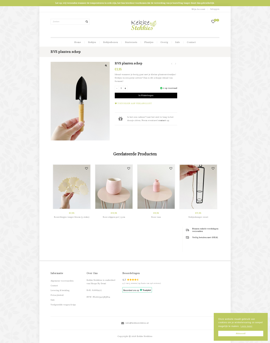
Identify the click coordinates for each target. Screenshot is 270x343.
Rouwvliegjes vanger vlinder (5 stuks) (175, 63)
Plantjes (148, 42)
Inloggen (214, 9)
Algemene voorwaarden (62, 281)
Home (77, 42)
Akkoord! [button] (241, 333)
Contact (191, 42)
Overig (164, 42)
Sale (177, 42)
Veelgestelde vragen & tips (63, 305)
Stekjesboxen (110, 42)
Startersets (131, 42)
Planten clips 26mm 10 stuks (171, 63)
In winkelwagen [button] (72, 206)
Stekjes (92, 42)
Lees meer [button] (246, 326)
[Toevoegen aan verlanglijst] (86, 168)
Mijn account (198, 9)
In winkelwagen (146, 95)
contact (162, 120)
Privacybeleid (57, 295)
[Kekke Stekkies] (143, 25)
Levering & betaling (60, 290)
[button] (106, 65)
